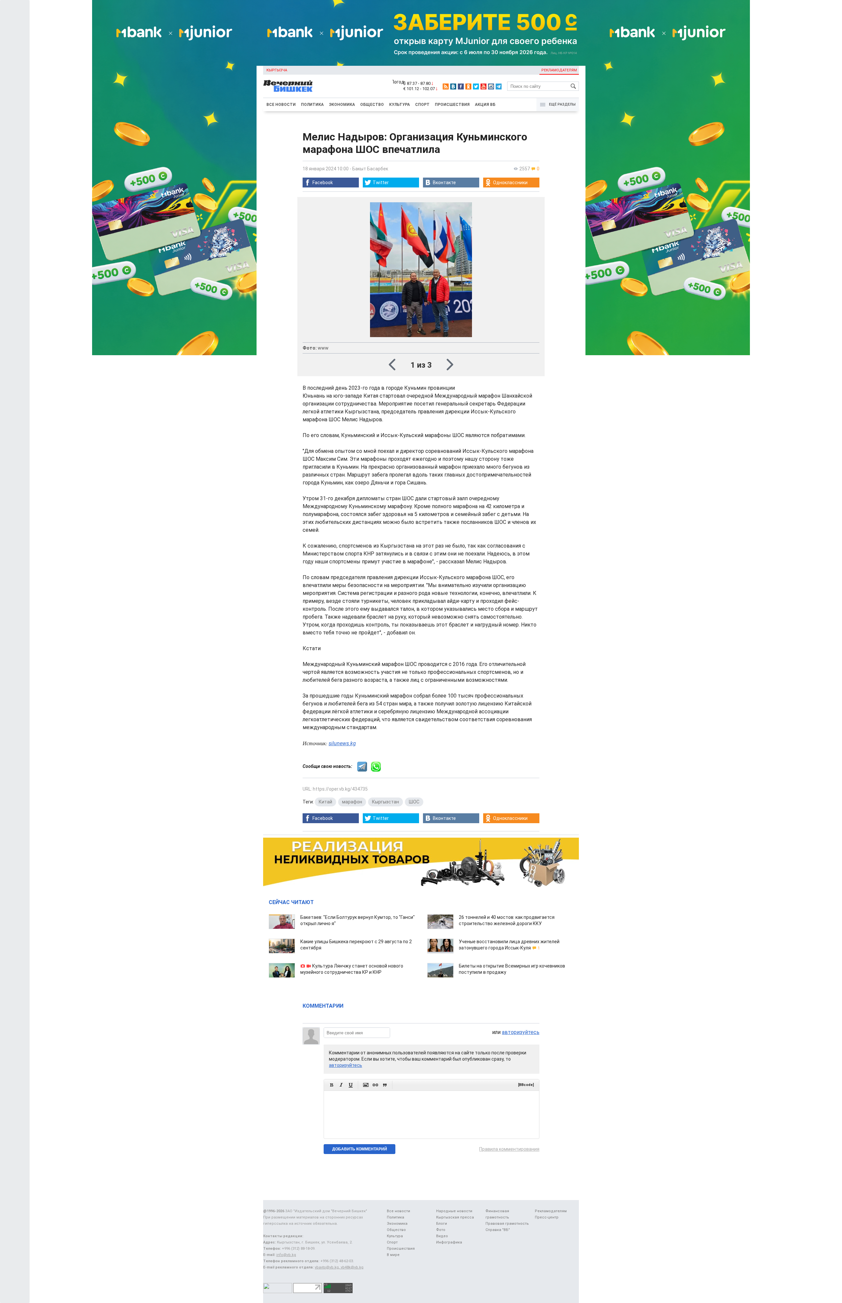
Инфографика (449, 1242)
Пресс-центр (546, 1217)
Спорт (422, 104)
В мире (393, 1255)
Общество (372, 104)
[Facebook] (461, 86)
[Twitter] (476, 86)
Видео (442, 1236)
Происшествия (452, 104)
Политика (312, 104)
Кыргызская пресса (455, 1217)
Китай (325, 801)
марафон (352, 801)
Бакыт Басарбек (370, 168)
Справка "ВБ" (497, 1230)
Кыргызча (276, 70)
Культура (399, 104)
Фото (440, 1230)
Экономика (342, 104)
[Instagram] (491, 86)
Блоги (441, 1223)
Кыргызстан (385, 801)
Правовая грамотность (507, 1223)
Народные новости (454, 1211)
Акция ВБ (485, 104)
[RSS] (446, 86)
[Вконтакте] (453, 86)
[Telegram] (499, 86)
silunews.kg (342, 743)
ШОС (414, 801)
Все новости (281, 104)
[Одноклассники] (468, 86)
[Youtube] (483, 86)
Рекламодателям (559, 70)
